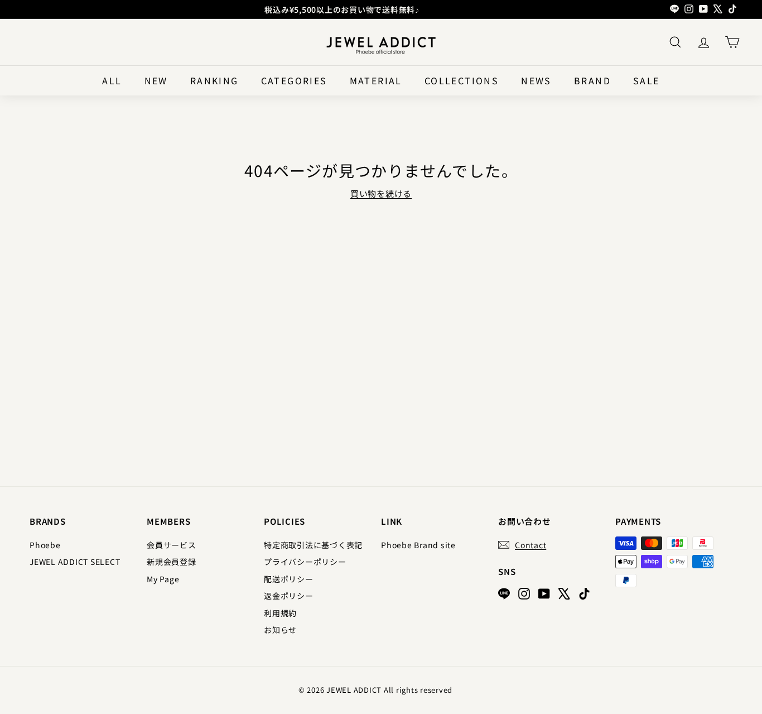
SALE (646, 80)
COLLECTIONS (462, 80)
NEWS (536, 80)
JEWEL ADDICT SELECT (75, 561)
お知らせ (280, 629)
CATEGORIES (294, 80)
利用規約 (280, 613)
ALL (112, 80)
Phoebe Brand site (418, 544)
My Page (163, 578)
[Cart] (732, 42)
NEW (156, 80)
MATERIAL (376, 80)
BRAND (592, 80)
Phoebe (45, 544)
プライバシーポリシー (305, 561)
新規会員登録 (171, 561)
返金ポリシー (289, 595)
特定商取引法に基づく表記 (313, 544)
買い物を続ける (381, 193)
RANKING (214, 80)
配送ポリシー (289, 578)
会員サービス (171, 544)
